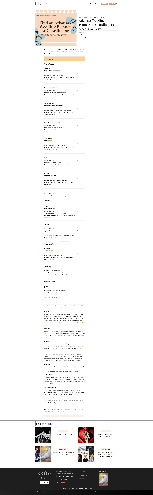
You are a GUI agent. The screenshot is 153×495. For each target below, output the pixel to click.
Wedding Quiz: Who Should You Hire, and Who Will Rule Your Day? (66, 51)
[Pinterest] (95, 4)
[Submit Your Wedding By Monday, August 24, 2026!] (86, 435)
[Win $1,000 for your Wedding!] (43, 435)
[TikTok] (98, 4)
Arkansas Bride (83, 17)
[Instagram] (93, 4)
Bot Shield (98, 491)
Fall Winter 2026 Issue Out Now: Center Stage (63, 453)
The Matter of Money (69, 409)
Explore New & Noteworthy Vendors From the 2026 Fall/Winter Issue (106, 454)
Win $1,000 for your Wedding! (63, 434)
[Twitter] (83, 37)
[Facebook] (91, 4)
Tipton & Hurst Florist (49, 250)
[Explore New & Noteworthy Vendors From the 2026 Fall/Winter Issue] (86, 454)
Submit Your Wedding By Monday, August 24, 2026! (106, 435)
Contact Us (81, 478)
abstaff (82, 32)
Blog (90, 17)
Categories (96, 17)
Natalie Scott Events (48, 157)
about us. (63, 482)
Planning (79, 416)
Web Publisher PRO (86, 491)
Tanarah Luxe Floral (48, 268)
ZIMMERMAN (50, 140)
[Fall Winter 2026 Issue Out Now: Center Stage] (43, 454)
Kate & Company (59, 122)
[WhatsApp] (88, 37)
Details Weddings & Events (54, 87)
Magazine (103, 17)
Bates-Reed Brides (56, 70)
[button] (117, 4)
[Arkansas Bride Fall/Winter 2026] (103, 479)
